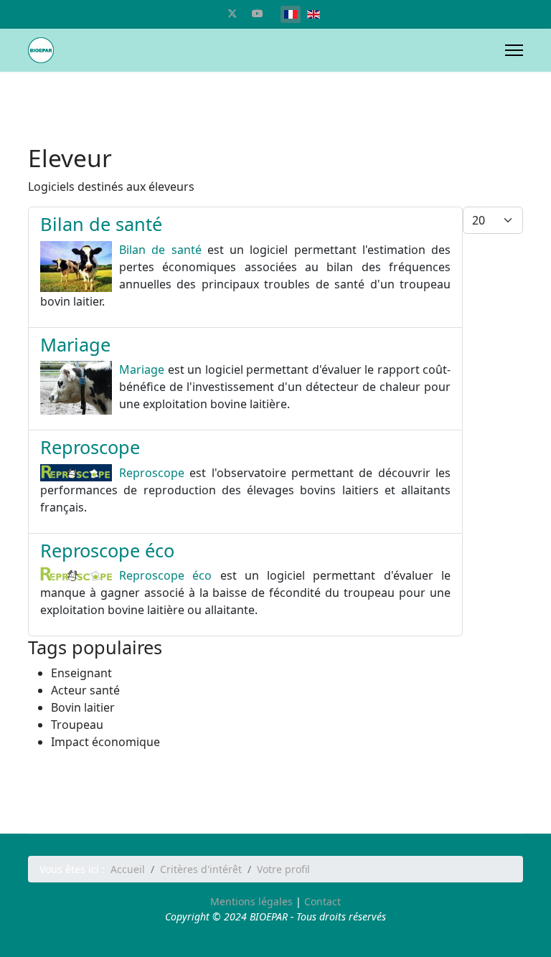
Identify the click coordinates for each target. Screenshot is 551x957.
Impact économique (105, 742)
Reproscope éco (107, 550)
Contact (322, 901)
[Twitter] (232, 13)
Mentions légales (251, 901)
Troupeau (77, 724)
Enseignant (81, 673)
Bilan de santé (101, 224)
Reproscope (90, 447)
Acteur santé (85, 690)
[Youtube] (257, 13)
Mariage (75, 344)
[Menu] (514, 50)
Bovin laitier (83, 707)
